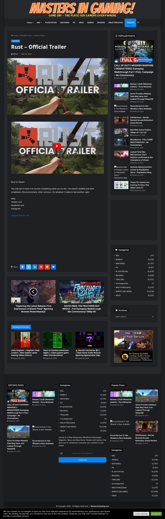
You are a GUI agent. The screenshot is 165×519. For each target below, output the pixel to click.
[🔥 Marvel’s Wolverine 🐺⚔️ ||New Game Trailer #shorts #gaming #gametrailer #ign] (90, 340)
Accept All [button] (156, 514)
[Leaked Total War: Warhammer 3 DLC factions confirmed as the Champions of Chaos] (121, 155)
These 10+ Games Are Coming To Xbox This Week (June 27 (139, 185)
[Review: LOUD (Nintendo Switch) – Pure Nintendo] (121, 85)
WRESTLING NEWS (124, 291)
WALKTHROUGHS (115, 22)
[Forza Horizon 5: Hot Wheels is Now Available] (121, 109)
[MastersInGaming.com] (82, 9)
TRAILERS (130, 22)
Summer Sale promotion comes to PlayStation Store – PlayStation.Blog (141, 169)
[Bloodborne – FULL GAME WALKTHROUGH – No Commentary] (121, 142)
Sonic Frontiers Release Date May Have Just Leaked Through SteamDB (141, 96)
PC (74, 22)
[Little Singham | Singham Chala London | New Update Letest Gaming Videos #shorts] (25, 340)
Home (29, 22)
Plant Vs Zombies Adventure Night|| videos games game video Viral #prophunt (56, 352)
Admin (15, 54)
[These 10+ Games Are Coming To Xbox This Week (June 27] (121, 185)
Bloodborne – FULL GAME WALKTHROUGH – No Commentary (141, 142)
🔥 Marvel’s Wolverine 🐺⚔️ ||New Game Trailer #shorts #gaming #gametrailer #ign (88, 352)
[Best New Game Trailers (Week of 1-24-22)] (121, 133)
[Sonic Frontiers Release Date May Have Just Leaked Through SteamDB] (121, 96)
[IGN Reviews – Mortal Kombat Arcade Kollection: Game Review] (121, 120)
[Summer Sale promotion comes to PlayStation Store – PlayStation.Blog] (121, 172)
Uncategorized (122, 283)
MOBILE (90, 22)
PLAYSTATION (51, 22)
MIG (38, 22)
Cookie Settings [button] (141, 514)
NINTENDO (64, 22)
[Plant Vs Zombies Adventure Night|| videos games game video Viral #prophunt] (57, 340)
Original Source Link (20, 215)
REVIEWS (101, 22)
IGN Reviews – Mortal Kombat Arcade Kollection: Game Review (141, 120)
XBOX (81, 22)
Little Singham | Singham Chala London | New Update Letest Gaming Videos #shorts (25, 352)
